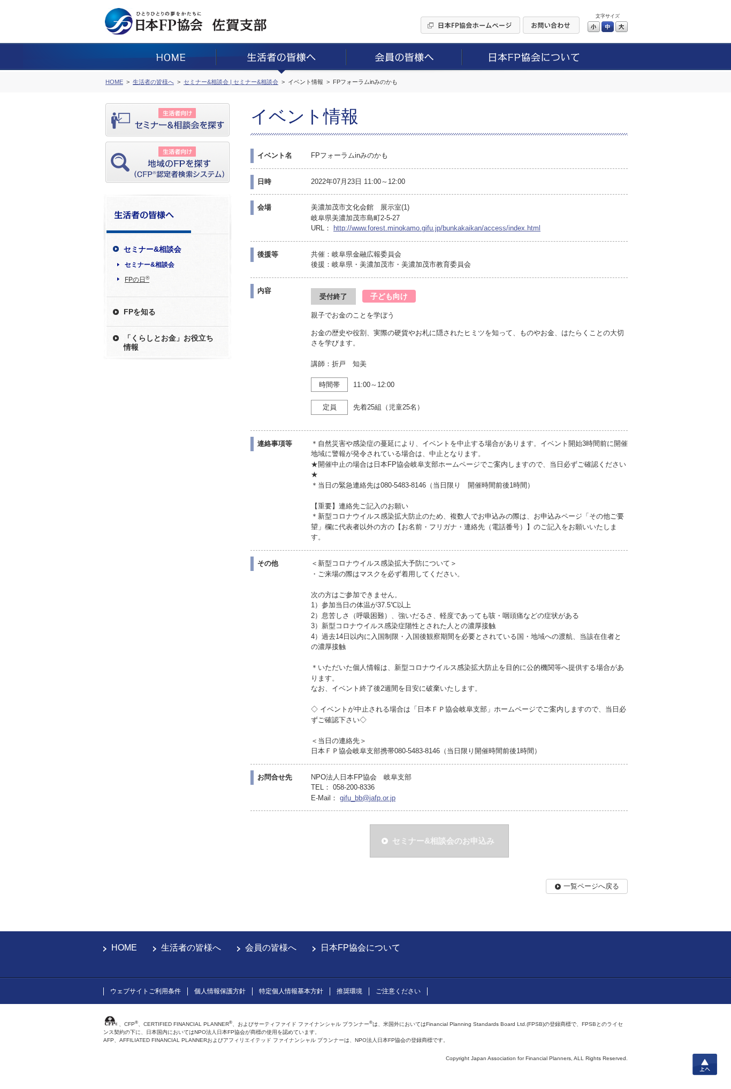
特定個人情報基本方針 (291, 991)
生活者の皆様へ (191, 947)
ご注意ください (398, 991)
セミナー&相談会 (149, 264)
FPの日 (137, 279)
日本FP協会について (360, 947)
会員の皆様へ (270, 947)
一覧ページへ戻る (591, 886)
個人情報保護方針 (220, 991)
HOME (124, 947)
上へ (705, 1064)
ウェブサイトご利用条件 (145, 991)
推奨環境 (349, 991)
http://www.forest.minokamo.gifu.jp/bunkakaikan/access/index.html (436, 228)
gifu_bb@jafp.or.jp (367, 798)
